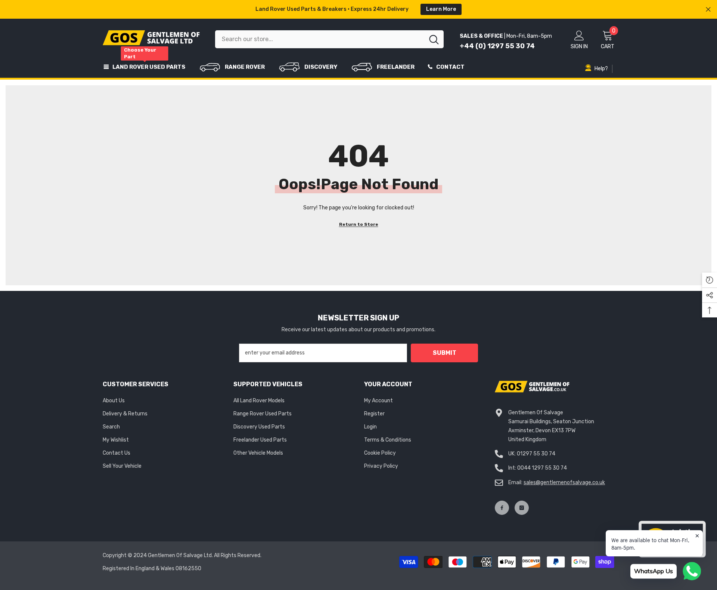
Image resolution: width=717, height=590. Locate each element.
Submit (444, 352)
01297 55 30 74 (536, 454)
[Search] (329, 39)
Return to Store (358, 224)
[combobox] (319, 39)
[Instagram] (522, 508)
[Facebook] (502, 508)
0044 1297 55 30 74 (542, 468)
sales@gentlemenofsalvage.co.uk (564, 482)
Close (708, 9)
